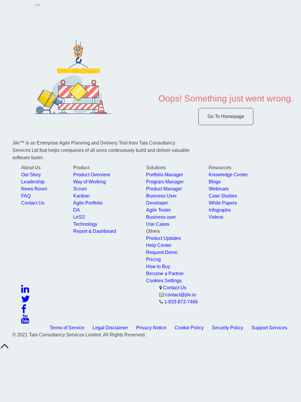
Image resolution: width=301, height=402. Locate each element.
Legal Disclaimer (110, 327)
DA (76, 209)
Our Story (31, 174)
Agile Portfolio (88, 202)
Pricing (153, 259)
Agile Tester (158, 209)
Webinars (219, 188)
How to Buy (158, 266)
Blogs (215, 181)
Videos (216, 217)
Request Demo (162, 252)
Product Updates (163, 238)
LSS (79, 217)
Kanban (81, 195)
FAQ (26, 195)
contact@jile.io (180, 294)
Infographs (220, 209)
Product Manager (164, 188)
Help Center (158, 245)
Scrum (80, 188)
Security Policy (227, 327)
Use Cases (157, 224)
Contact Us (32, 202)
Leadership (33, 181)
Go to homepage (226, 116)
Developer (157, 202)
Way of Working (89, 181)
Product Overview (91, 174)
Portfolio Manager (164, 174)
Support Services (269, 327)
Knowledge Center (228, 174)
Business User (161, 195)
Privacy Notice (151, 327)
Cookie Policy (189, 327)
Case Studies (223, 195)
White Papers (223, 202)
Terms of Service (67, 327)
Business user (161, 217)
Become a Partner (165, 273)
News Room (34, 188)
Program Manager (165, 181)
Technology (85, 224)
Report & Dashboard (94, 231)
